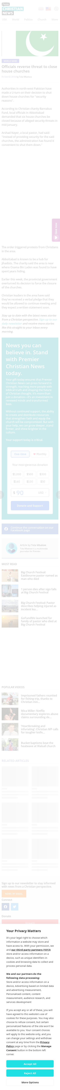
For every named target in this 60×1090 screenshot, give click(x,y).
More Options (30, 1082)
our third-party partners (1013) (31, 949)
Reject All (30, 1073)
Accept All (30, 1064)
